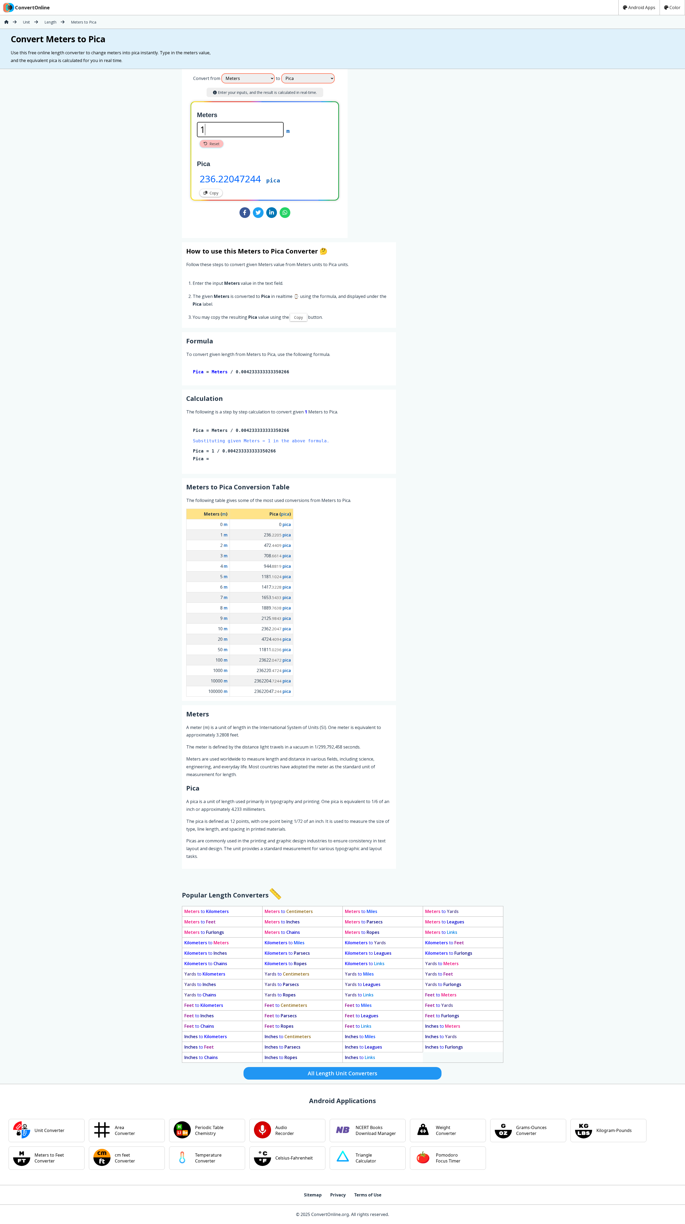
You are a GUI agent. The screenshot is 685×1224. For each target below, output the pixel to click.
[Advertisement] (392, 151)
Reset (214, 143)
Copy (214, 192)
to (206, 911)
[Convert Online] (6, 22)
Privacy (338, 1195)
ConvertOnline (32, 7)
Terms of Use (367, 1195)
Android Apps (641, 7)
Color (674, 7)
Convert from (206, 78)
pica (273, 180)
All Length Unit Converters (342, 1073)
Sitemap (313, 1195)
